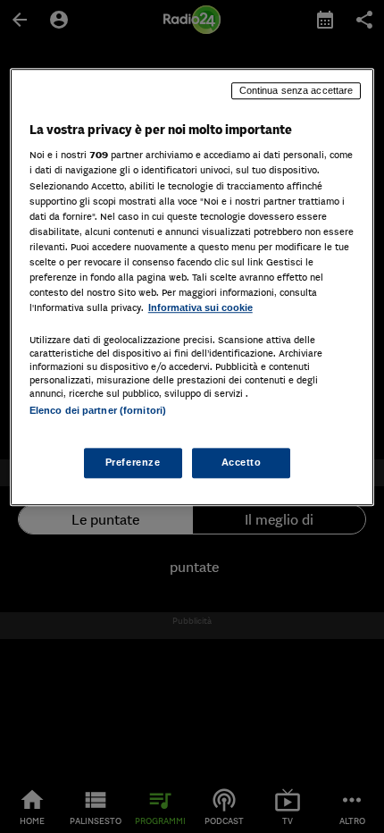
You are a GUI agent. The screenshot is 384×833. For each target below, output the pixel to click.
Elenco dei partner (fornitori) (97, 410)
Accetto (241, 463)
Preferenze (133, 463)
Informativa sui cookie (200, 307)
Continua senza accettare (296, 90)
